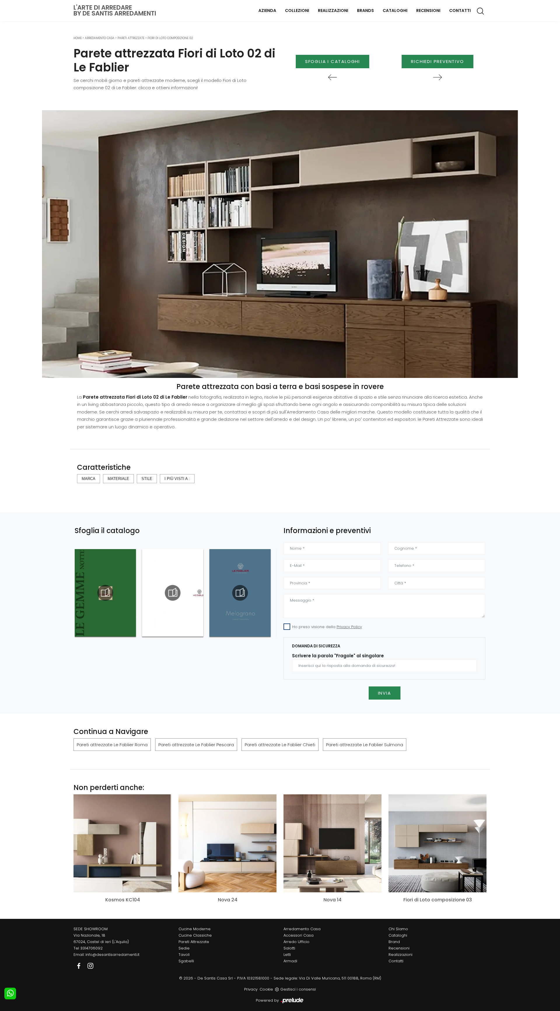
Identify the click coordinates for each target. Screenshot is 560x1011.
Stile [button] (146, 478)
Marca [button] (88, 478)
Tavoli (184, 954)
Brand (394, 942)
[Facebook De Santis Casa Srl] (79, 965)
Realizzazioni (333, 10)
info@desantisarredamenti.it (112, 954)
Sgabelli (186, 961)
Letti (287, 954)
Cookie (266, 989)
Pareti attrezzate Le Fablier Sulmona (364, 745)
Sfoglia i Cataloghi (332, 61)
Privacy (251, 989)
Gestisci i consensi (298, 989)
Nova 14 (332, 900)
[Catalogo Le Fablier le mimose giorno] (172, 593)
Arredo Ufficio (296, 942)
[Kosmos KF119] (333, 77)
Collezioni (297, 10)
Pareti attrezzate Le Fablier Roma (112, 745)
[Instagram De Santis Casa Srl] (90, 965)
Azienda (267, 10)
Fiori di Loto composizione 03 (437, 900)
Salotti (289, 948)
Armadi (290, 961)
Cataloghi (395, 10)
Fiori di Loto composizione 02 (170, 38)
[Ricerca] (481, 11)
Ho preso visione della (327, 627)
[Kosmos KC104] (123, 843)
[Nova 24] (227, 843)
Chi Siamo (398, 929)
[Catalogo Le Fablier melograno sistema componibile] (240, 593)
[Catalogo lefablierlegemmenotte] (105, 593)
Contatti (460, 10)
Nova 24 (227, 900)
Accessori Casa (299, 935)
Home (78, 38)
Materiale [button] (118, 478)
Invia (384, 693)
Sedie (184, 948)
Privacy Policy (349, 627)
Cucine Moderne (194, 929)
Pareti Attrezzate (131, 38)
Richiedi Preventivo (437, 61)
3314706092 (91, 948)
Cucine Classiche (195, 935)
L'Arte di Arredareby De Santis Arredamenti (115, 10)
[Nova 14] (333, 843)
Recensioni (428, 10)
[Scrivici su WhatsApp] (10, 993)
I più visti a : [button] (177, 478)
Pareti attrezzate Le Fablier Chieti (280, 745)
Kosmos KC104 (122, 900)
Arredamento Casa (99, 38)
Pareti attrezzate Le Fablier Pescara (196, 745)
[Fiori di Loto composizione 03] (437, 843)
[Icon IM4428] (437, 77)
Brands (365, 10)
